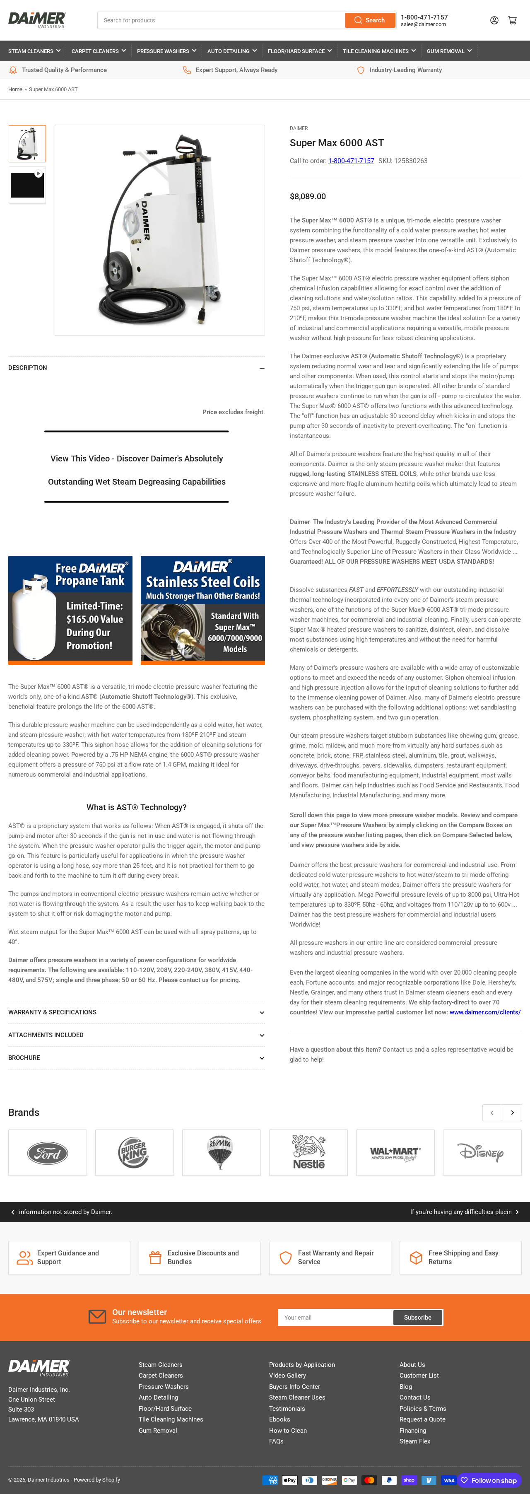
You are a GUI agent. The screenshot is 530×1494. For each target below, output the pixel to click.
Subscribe (417, 1317)
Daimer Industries (49, 1480)
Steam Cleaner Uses (297, 1397)
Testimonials (287, 1408)
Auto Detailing (228, 51)
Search (375, 20)
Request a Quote (423, 1419)
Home (15, 89)
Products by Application (302, 1364)
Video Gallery (287, 1375)
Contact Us (415, 1397)
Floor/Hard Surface (296, 51)
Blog (406, 1386)
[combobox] (247, 20)
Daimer (299, 128)
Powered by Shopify (97, 1480)
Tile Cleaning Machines (376, 51)
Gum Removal (446, 51)
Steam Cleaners (30, 51)
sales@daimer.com (423, 24)
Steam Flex (415, 1441)
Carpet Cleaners (95, 51)
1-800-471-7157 (424, 17)
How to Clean (288, 1430)
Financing (413, 1430)
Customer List (419, 1375)
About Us (412, 1364)
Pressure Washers (163, 51)
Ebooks (279, 1419)
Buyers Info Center (294, 1386)
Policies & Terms (423, 1408)
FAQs (276, 1441)
